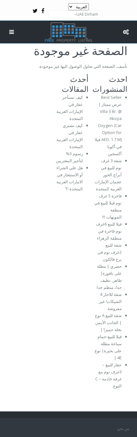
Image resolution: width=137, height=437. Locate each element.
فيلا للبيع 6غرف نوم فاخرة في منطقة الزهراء (109, 231)
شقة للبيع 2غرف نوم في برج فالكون (109, 252)
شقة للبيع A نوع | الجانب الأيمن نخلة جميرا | (108, 322)
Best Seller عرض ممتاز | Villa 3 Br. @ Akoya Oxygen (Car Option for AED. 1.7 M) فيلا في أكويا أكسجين (108, 125)
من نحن (123, 428)
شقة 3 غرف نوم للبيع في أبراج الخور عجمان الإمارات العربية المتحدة (108, 175)
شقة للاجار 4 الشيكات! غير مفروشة (110, 301)
